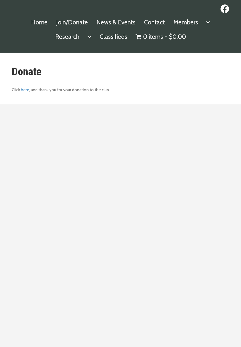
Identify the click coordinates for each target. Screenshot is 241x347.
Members (185, 22)
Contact (154, 22)
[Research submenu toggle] (89, 36)
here (25, 89)
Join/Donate (72, 22)
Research (67, 36)
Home (39, 22)
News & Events (115, 22)
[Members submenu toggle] (208, 22)
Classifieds (113, 36)
